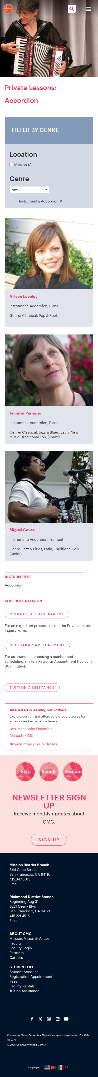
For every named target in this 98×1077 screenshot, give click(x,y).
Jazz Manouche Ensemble (31, 729)
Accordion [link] (50, 201)
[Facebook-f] (32, 1019)
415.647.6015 (20, 879)
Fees (13, 981)
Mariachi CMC (22, 735)
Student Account (24, 972)
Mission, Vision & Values (29, 938)
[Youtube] (66, 1019)
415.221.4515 (20, 916)
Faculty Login (21, 948)
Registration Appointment (31, 976)
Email (14, 884)
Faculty (16, 943)
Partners (17, 953)
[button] (72, 9)
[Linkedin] (57, 1019)
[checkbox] (49, 164)
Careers (16, 957)
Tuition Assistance (24, 991)
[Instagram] (49, 1019)
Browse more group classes (33, 744)
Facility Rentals (22, 986)
